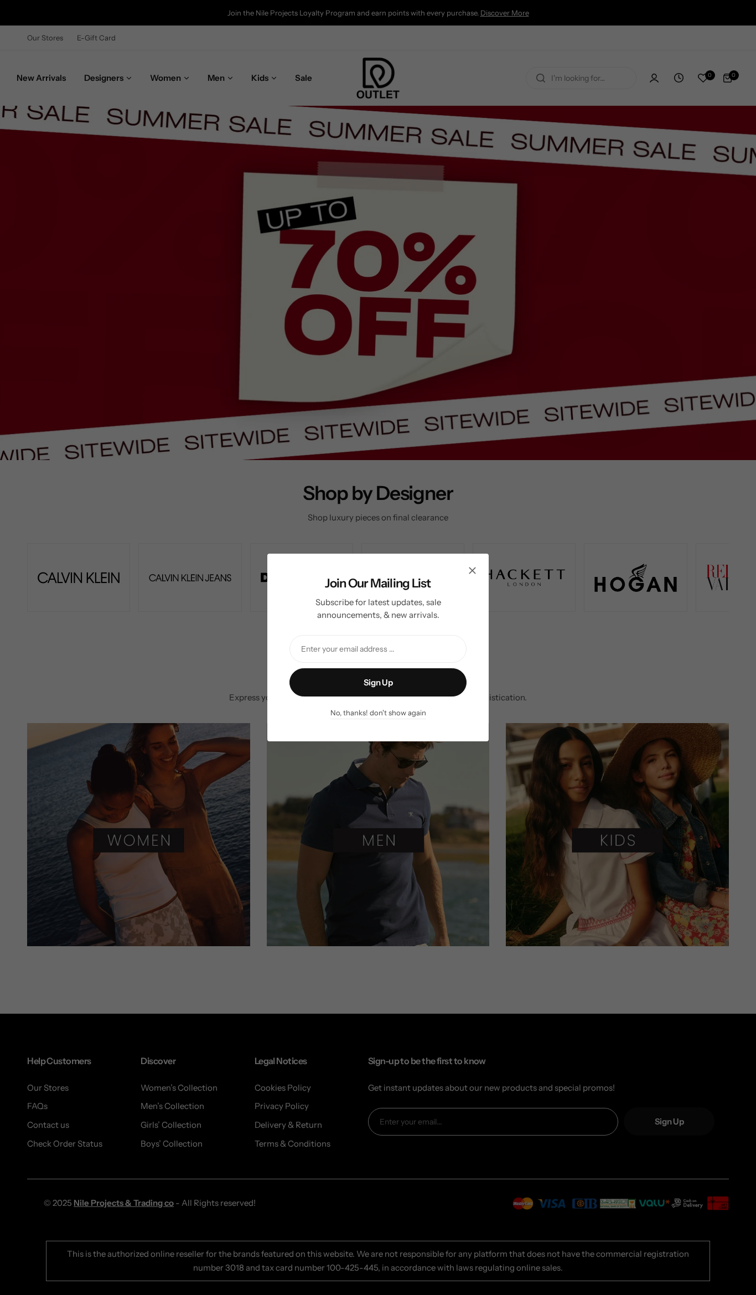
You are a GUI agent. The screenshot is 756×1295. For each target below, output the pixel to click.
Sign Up (378, 682)
